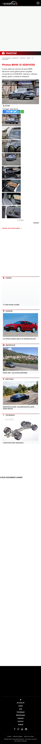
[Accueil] (20, 700)
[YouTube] (22, 728)
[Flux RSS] (26, 728)
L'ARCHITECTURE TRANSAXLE (13, 443)
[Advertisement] (20, 28)
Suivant (36, 223)
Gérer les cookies (29, 736)
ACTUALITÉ (20, 703)
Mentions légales (17, 736)
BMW (28, 58)
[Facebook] (14, 728)
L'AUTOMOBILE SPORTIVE (10, 58)
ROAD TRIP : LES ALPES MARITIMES (15, 373)
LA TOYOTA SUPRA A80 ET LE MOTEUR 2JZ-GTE (19, 339)
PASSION (20, 718)
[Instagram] (18, 728)
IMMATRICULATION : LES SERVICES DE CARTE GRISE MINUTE (18, 407)
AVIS (20, 709)
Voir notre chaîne (11, 305)
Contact (9, 736)
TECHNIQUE (20, 712)
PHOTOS (22, 58)
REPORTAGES (20, 715)
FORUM (20, 724)
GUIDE (20, 706)
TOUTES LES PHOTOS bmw (11, 228)
